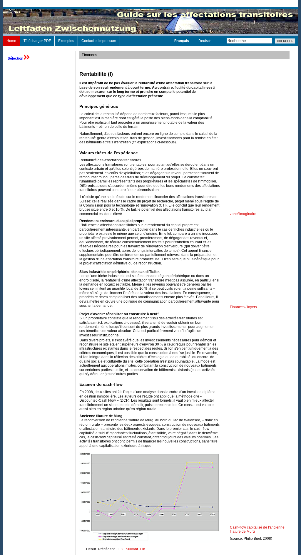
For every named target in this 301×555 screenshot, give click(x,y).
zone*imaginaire (243, 214)
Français (182, 41)
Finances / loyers (243, 307)
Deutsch (205, 41)
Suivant (132, 549)
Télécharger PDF (37, 41)
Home (11, 41)
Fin (142, 549)
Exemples (66, 41)
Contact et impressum (98, 41)
